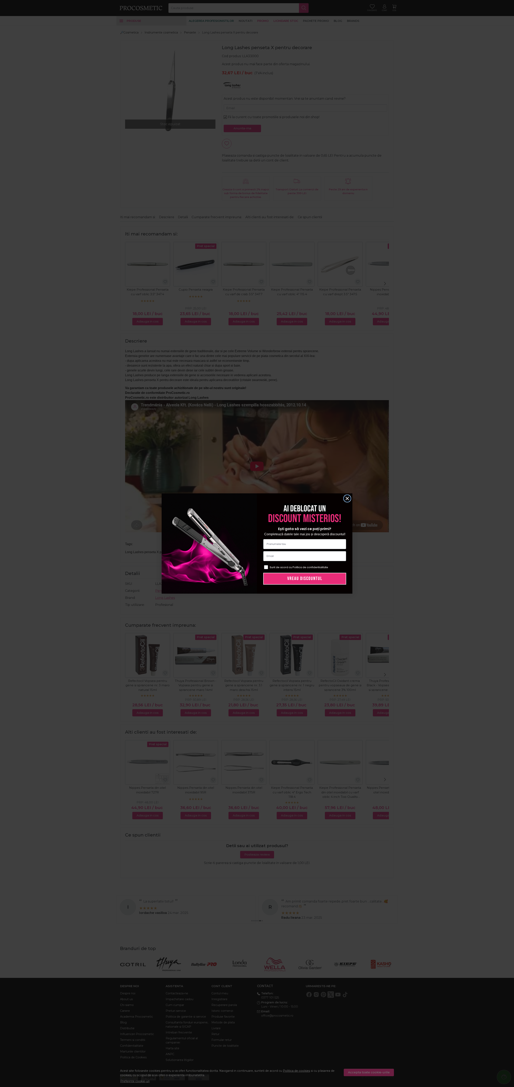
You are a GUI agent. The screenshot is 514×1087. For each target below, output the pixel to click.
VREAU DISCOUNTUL (304, 578)
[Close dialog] (347, 498)
